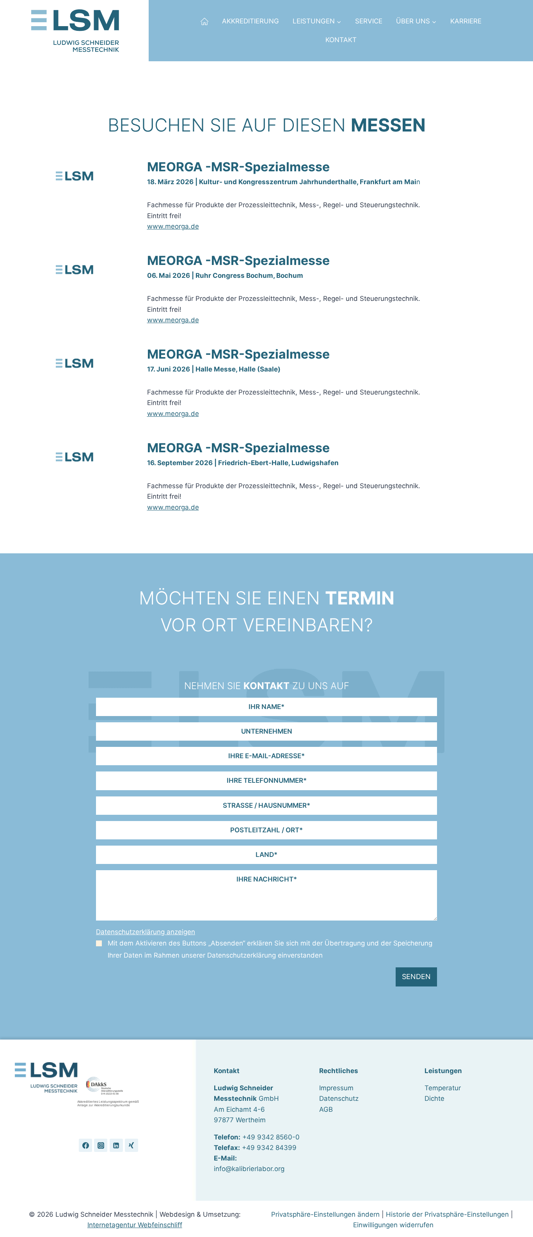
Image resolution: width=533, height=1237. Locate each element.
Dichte (434, 1098)
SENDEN (416, 976)
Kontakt (341, 40)
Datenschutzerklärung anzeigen (145, 932)
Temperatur (443, 1088)
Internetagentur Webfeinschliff (134, 1225)
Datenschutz (339, 1098)
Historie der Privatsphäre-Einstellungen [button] (447, 1214)
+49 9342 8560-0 (271, 1137)
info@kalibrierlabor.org (249, 1169)
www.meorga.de (173, 226)
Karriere (465, 21)
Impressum (336, 1088)
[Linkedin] (116, 1145)
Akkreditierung (250, 21)
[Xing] (131, 1145)
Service (368, 21)
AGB (326, 1109)
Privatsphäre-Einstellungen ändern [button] (325, 1214)
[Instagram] (100, 1145)
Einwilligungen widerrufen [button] (393, 1225)
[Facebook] (85, 1145)
